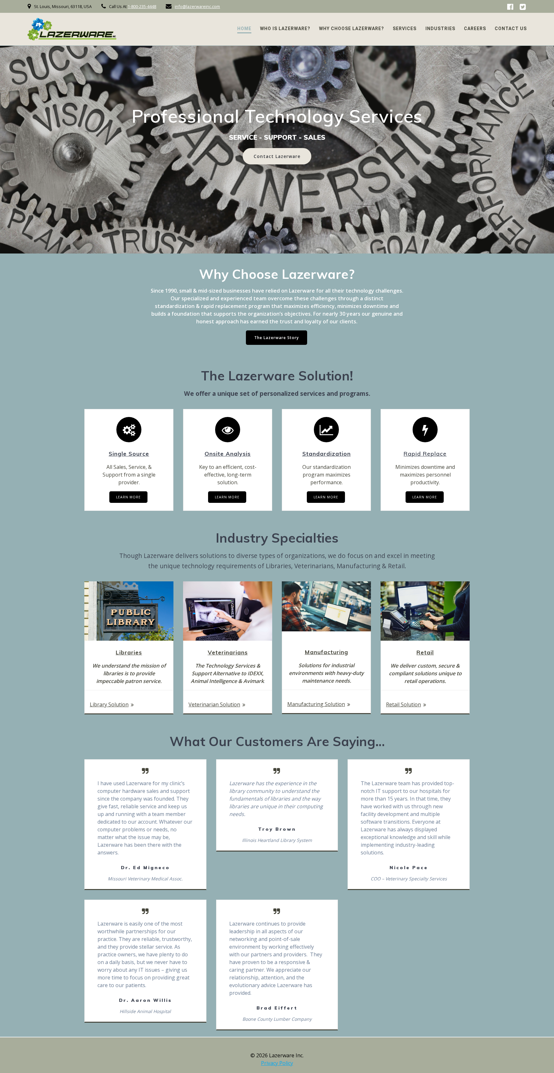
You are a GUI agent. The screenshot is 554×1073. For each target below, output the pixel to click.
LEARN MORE (128, 497)
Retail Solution (403, 704)
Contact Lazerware (277, 156)
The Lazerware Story (276, 337)
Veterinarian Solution (214, 704)
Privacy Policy (277, 1063)
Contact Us (511, 28)
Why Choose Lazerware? (351, 28)
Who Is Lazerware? (285, 28)
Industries (440, 28)
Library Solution (109, 704)
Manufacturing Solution (316, 704)
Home (244, 28)
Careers (475, 28)
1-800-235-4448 (142, 6)
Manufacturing (326, 651)
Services (404, 28)
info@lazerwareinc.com (197, 6)
